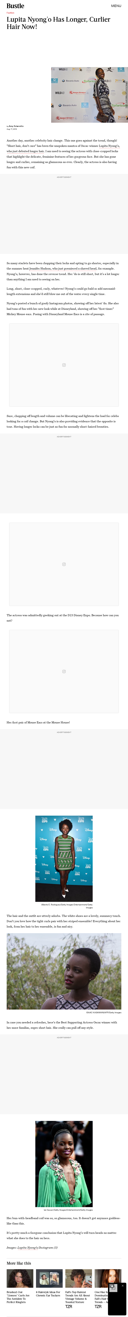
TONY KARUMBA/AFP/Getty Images (126, 94)
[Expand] (111, 1286)
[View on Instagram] (64, 365)
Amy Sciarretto (16, 126)
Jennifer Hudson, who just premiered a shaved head (63, 268)
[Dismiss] (122, 1286)
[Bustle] (15, 6)
